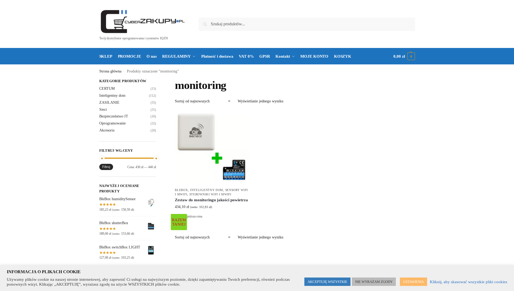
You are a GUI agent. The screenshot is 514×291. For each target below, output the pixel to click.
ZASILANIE (109, 103)
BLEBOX (181, 190)
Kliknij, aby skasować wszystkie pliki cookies (468, 282)
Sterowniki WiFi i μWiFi (210, 194)
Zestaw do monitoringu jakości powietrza (211, 200)
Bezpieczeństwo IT (113, 116)
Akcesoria (106, 130)
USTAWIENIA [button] (413, 282)
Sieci (103, 110)
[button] (404, 56)
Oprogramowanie (112, 123)
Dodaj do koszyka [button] (212, 225)
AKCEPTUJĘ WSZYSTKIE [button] (327, 282)
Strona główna (110, 71)
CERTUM (107, 88)
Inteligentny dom (206, 190)
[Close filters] (157, 81)
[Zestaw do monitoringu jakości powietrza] (212, 147)
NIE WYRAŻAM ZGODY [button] (374, 282)
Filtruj (106, 167)
